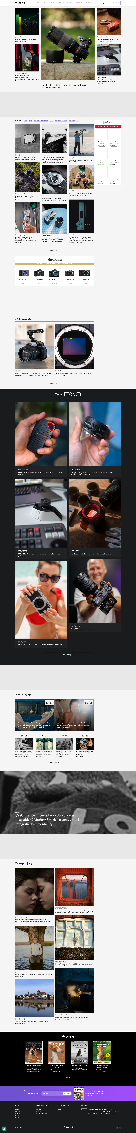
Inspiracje (60, 2)
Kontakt (17, 1109)
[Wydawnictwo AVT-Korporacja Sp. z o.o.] (84, 1112)
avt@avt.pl (116, 1111)
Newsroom (18, 1113)
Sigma (25, 120)
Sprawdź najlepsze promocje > (108, 126)
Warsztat (69, 2)
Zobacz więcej (54, 250)
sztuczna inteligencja (61, 120)
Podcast (117, 2)
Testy (45, 2)
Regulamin (39, 1109)
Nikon (30, 120)
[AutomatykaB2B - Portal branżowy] (69, 1127)
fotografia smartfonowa (41, 120)
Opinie (52, 2)
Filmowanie (79, 2)
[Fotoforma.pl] (54, 260)
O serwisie (18, 1117)
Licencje (38, 1111)
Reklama (17, 1111)
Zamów (68, 1077)
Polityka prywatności (41, 1113)
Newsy (38, 2)
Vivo (51, 120)
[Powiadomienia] (4, 1129)
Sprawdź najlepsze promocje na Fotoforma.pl (54, 264)
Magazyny (89, 2)
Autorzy (17, 1115)
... (77, 120)
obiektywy (72, 120)
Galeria (59, 1109)
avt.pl (114, 1113)
